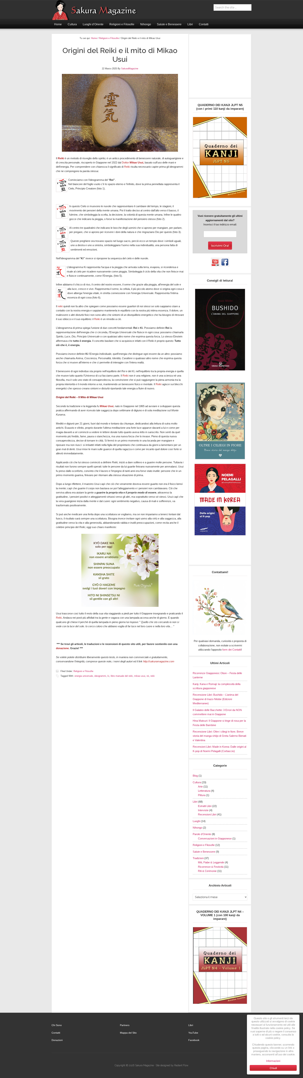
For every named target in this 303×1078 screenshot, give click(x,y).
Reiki (61, 158)
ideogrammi (100, 676)
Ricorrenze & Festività (210, 866)
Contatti (56, 1032)
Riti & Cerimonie (207, 870)
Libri (195, 801)
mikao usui (139, 676)
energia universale (84, 676)
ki (108, 676)
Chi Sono (57, 1025)
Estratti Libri (204, 806)
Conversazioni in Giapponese (215, 838)
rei (148, 676)
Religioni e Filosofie (83, 671)
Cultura (197, 782)
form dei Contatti (231, 649)
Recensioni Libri (207, 814)
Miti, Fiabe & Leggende (211, 862)
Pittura (201, 795)
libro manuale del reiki (122, 676)
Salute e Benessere (204, 851)
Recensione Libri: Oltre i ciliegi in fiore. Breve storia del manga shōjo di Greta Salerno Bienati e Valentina (219, 736)
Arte (200, 786)
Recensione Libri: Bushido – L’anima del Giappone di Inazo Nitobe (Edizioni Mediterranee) (215, 699)
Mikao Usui (106, 406)
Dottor (133, 162)
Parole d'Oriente (202, 834)
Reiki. (59, 617)
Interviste (203, 810)
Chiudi (273, 1068)
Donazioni (57, 1040)
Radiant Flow (181, 1065)
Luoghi (196, 821)
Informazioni (273, 1061)
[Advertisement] (220, 68)
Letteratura (204, 790)
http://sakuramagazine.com (158, 661)
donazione (62, 648)
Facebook (193, 1040)
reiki (60, 306)
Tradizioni (198, 858)
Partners (124, 1025)
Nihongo (197, 827)
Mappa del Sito (128, 1032)
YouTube (193, 1032)
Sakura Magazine (96, 10)
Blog (195, 775)
